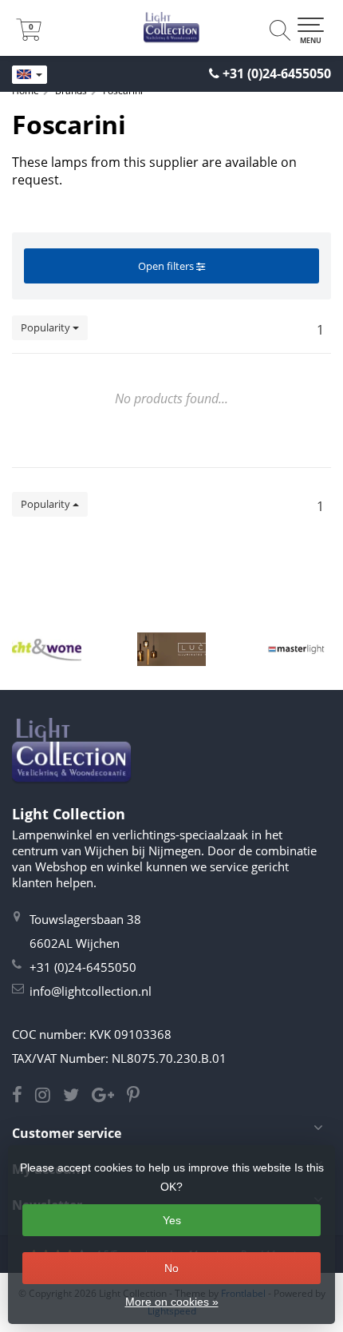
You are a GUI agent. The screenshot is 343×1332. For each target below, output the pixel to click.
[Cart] (28, 36)
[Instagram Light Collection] (49, 1096)
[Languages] (29, 75)
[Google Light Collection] (109, 1096)
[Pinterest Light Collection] (138, 1096)
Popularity (47, 327)
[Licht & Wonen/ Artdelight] (46, 649)
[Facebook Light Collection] (23, 1096)
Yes (172, 1220)
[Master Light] (296, 649)
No (171, 1268)
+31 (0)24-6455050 (277, 73)
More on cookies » (172, 1301)
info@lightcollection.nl (91, 991)
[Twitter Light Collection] (77, 1096)
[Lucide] (172, 649)
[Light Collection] (171, 28)
